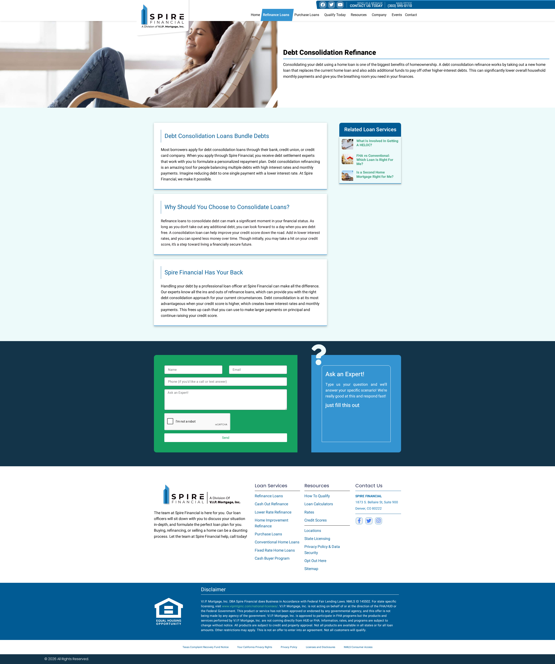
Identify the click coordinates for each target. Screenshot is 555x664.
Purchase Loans (306, 15)
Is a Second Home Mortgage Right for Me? (374, 174)
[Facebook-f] (359, 520)
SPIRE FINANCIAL (368, 496)
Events (397, 15)
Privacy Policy (289, 647)
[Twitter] (368, 520)
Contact (411, 15)
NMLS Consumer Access (358, 647)
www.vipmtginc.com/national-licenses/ (250, 606)
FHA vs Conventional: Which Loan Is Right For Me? (374, 160)
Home (255, 15)
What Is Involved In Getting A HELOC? (377, 143)
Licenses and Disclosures (320, 647)
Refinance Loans (276, 15)
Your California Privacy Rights (254, 647)
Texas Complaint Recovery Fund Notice (206, 647)
